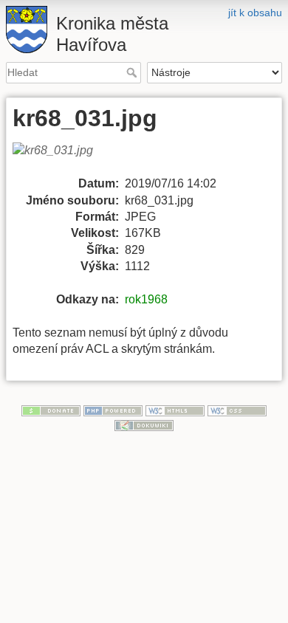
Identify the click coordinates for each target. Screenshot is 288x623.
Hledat (133, 72)
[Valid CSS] (237, 410)
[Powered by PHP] (113, 410)
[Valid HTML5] (175, 410)
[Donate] (50, 410)
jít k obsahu (255, 12)
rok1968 (146, 299)
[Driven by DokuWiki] (144, 424)
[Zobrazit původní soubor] (62, 158)
